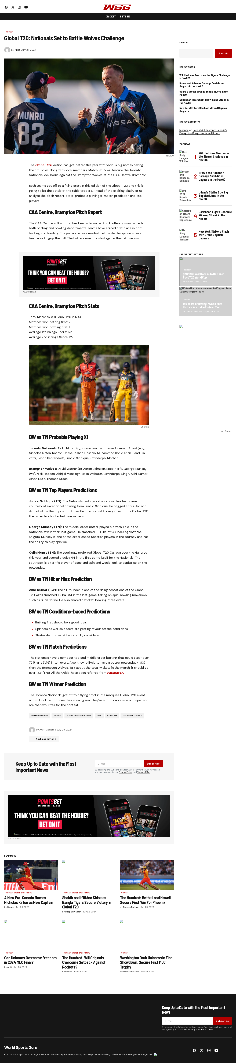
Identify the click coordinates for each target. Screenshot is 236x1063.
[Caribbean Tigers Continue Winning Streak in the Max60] (185, 215)
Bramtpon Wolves (39, 716)
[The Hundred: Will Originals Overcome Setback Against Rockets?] (89, 935)
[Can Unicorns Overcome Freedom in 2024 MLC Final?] (31, 935)
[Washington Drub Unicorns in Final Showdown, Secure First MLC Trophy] (147, 935)
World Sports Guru (20, 1047)
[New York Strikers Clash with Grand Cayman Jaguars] (185, 235)
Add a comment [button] (46, 738)
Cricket (9, 32)
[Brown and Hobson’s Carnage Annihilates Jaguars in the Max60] (185, 176)
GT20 (99, 716)
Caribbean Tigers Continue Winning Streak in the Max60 (203, 101)
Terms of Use (143, 772)
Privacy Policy (125, 772)
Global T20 (43, 165)
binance (183, 129)
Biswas (189, 281)
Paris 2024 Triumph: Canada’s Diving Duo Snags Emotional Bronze (203, 131)
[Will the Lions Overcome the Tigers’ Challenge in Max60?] (185, 156)
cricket (57, 716)
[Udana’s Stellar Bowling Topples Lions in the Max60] (185, 195)
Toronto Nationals (132, 716)
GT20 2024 (112, 716)
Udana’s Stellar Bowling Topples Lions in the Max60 (203, 93)
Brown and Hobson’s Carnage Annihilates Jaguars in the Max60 (201, 85)
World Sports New (23, 893)
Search (183, 43)
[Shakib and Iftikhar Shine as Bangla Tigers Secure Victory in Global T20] (89, 875)
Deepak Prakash (194, 311)
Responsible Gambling (99, 1054)
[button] (229, 7)
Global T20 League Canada (79, 716)
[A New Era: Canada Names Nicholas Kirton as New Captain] (31, 875)
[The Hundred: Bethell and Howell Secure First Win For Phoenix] (147, 875)
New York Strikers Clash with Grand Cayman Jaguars (203, 109)
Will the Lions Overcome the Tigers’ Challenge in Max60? (204, 77)
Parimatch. (115, 673)
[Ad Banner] (89, 273)
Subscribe (153, 763)
